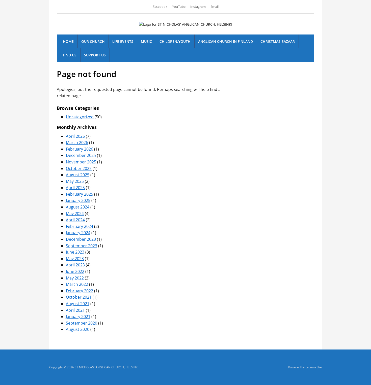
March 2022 (77, 284)
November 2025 (81, 162)
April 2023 (75, 265)
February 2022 (79, 291)
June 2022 (75, 271)
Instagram (198, 6)
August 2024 (77, 207)
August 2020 (77, 329)
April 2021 (75, 310)
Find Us (69, 55)
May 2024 (75, 213)
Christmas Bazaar (277, 41)
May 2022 (75, 278)
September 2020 (81, 323)
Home (68, 41)
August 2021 (77, 303)
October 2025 (79, 168)
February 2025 (79, 194)
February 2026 (79, 149)
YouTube (179, 6)
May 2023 (75, 258)
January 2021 (78, 316)
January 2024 (78, 232)
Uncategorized (80, 117)
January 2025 (78, 200)
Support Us (95, 55)
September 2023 (81, 246)
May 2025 (75, 181)
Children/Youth (175, 41)
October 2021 (79, 297)
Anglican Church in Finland (225, 41)
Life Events (122, 41)
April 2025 (75, 187)
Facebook (160, 6)
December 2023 (81, 239)
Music (146, 41)
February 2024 (79, 226)
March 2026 (77, 142)
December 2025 (81, 155)
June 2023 (75, 252)
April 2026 (75, 136)
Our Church (93, 41)
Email (214, 6)
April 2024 (75, 220)
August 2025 (77, 175)
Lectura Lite (313, 367)
